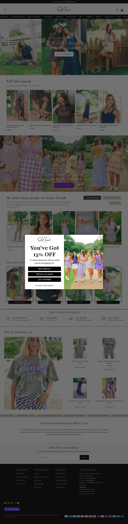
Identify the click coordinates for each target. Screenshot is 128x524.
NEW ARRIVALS (44, 269)
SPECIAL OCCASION (44, 274)
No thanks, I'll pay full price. (44, 286)
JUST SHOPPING (44, 279)
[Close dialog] (100, 237)
